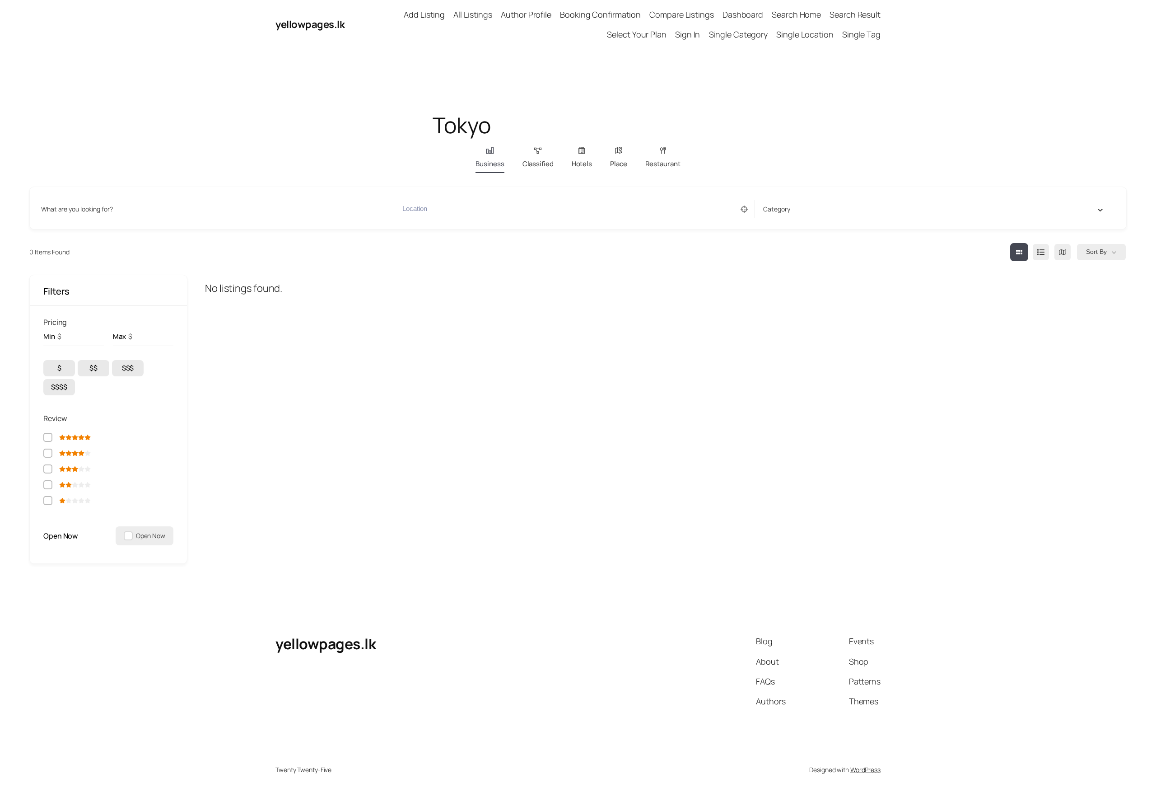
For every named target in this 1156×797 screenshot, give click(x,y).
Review (54, 418)
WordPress (865, 769)
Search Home (796, 14)
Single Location (805, 34)
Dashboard (742, 14)
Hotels (582, 164)
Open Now (60, 536)
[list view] (1041, 252)
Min (49, 336)
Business (489, 164)
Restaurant (663, 164)
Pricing (55, 322)
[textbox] (776, 209)
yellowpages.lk (310, 24)
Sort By (1096, 251)
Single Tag (861, 34)
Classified (538, 164)
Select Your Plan (636, 34)
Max (119, 336)
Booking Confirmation (600, 14)
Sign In (687, 34)
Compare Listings (681, 14)
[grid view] (1019, 252)
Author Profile (526, 14)
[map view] (1062, 252)
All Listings (472, 14)
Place (618, 164)
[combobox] (933, 209)
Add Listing (424, 14)
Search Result (855, 14)
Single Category (738, 34)
